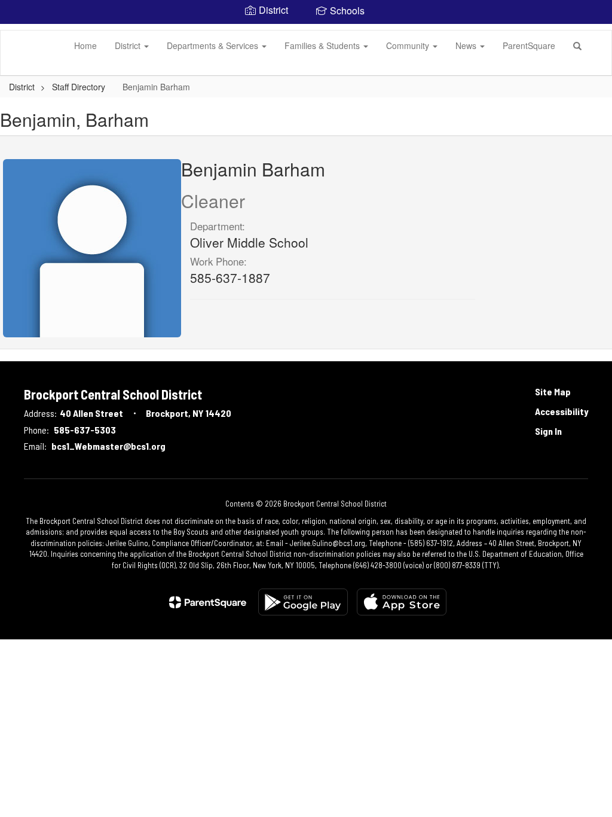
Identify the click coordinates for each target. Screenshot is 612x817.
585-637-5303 (85, 429)
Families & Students (323, 45)
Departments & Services (214, 45)
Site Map (553, 391)
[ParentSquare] (207, 602)
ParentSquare (529, 45)
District (129, 45)
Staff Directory (80, 87)
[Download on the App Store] (401, 602)
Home (85, 45)
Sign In (548, 431)
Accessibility (561, 411)
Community (409, 45)
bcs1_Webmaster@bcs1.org (108, 446)
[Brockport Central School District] (18, 30)
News (467, 45)
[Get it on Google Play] (303, 602)
